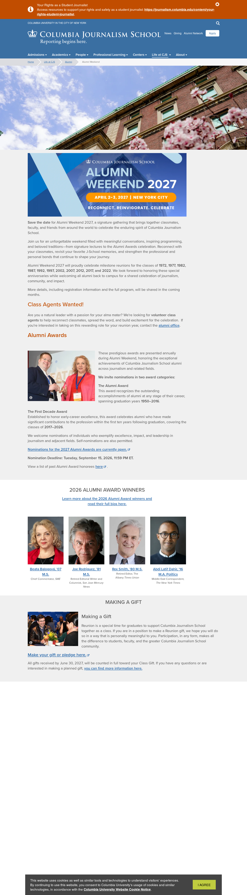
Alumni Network (193, 33)
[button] (217, 4)
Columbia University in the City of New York (57, 23)
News (167, 33)
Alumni (68, 62)
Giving (177, 33)
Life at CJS (49, 62)
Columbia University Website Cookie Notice (117, 889)
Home (31, 62)
